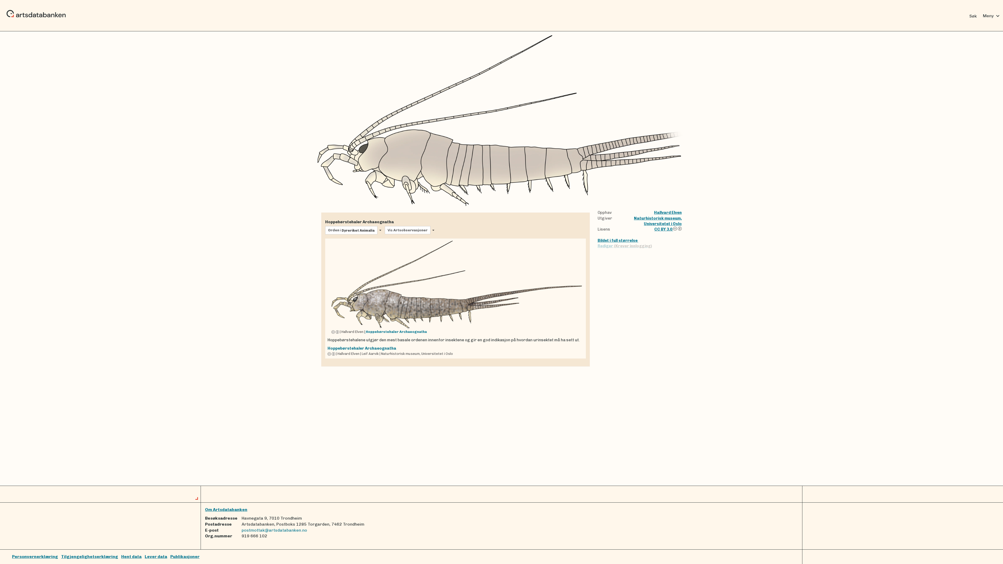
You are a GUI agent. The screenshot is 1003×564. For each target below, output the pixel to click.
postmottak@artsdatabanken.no (274, 530)
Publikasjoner (185, 556)
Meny (992, 16)
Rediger (625, 246)
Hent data (131, 556)
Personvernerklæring (35, 556)
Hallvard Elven (668, 212)
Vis (408, 230)
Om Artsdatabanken (226, 509)
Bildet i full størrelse (618, 240)
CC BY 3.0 (663, 229)
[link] (455, 298)
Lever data (156, 556)
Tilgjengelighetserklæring (89, 556)
